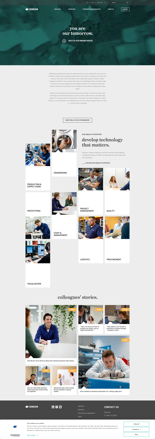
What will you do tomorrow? (77, 120)
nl (107, 2)
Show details (31, 435)
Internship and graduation (86, 413)
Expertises (81, 410)
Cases (80, 416)
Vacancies (81, 406)
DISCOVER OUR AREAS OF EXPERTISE (98, 163)
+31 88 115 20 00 (110, 416)
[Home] (34, 9)
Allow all (136, 424)
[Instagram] (56, 407)
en (105, 2)
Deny (136, 434)
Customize (135, 429)
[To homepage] (38, 407)
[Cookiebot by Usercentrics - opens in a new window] (15, 435)
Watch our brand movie (80, 40)
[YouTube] (60, 407)
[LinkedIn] (53, 407)
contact (125, 9)
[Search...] (127, 2)
